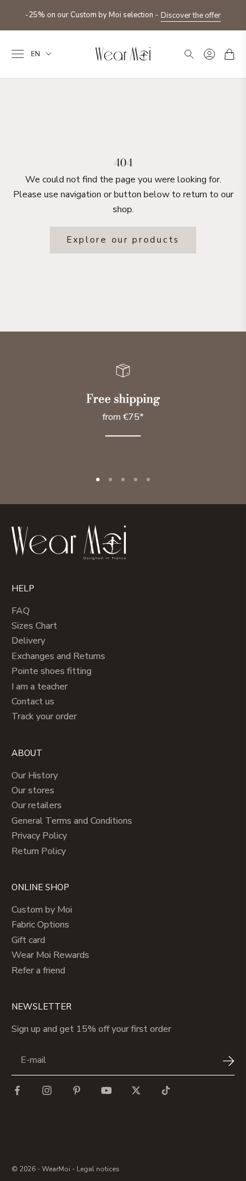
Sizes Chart (34, 625)
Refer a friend (38, 970)
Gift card (28, 940)
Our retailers (36, 805)
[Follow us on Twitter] (136, 1090)
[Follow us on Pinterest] (76, 1090)
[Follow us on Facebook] (17, 1090)
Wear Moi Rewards (50, 955)
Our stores (32, 790)
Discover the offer (191, 14)
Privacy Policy (39, 835)
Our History (34, 775)
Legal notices (98, 1169)
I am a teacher (39, 686)
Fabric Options (40, 924)
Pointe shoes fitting (51, 671)
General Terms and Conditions (71, 820)
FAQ (20, 611)
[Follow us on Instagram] (47, 1090)
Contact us (32, 701)
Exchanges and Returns (58, 656)
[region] (123, 406)
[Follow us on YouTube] (106, 1090)
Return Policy (38, 851)
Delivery (28, 640)
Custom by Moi (41, 909)
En (35, 54)
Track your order (44, 716)
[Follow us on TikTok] (166, 1090)
